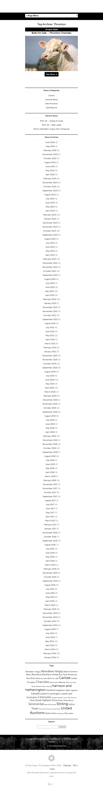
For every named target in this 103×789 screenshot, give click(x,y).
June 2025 (50, 166)
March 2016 (50, 565)
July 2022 (50, 283)
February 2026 (50, 150)
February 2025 (50, 178)
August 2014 (50, 629)
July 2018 (50, 460)
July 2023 (50, 243)
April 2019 (50, 432)
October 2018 (49, 448)
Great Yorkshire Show (38, 686)
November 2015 (50, 573)
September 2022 (50, 275)
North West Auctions (70, 697)
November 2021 (50, 311)
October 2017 (50, 492)
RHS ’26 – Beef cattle (51, 125)
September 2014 (50, 625)
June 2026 (50, 142)
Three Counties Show (53, 709)
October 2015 (50, 577)
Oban (32, 700)
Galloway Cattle (71, 682)
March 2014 (50, 649)
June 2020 (50, 380)
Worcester (68, 713)
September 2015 (50, 581)
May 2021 (49, 335)
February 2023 (49, 259)
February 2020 (50, 396)
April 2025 (50, 174)
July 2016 (50, 549)
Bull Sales (44, 678)
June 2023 (50, 247)
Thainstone (42, 709)
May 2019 (50, 428)
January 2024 (50, 219)
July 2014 (50, 633)
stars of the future (50, 704)
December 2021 (50, 307)
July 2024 (50, 198)
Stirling (62, 704)
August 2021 (50, 323)
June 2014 (50, 637)
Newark (60, 697)
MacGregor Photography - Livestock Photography (51, 758)
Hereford (50, 690)
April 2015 (50, 601)
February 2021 (50, 347)
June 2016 (50, 553)
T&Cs (75, 765)
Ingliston (74, 690)
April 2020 (49, 388)
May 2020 (50, 384)
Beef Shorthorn (71, 671)
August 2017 (50, 500)
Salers (60, 700)
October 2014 (50, 621)
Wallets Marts (51, 713)
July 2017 (50, 504)
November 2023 (50, 227)
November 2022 (50, 267)
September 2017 (50, 496)
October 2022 (49, 271)
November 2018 (50, 444)
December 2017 (50, 484)
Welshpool (60, 713)
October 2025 (50, 158)
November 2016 (50, 532)
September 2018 (50, 452)
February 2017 (50, 524)
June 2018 (50, 464)
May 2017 (50, 512)
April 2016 (50, 561)
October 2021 (49, 315)
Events (52, 95)
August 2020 (50, 371)
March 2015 (50, 605)
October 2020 (49, 363)
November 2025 (50, 154)
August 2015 (50, 585)
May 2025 (50, 170)
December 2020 (50, 355)
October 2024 (49, 186)
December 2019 (50, 400)
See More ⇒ (51, 74)
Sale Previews (51, 103)
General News (51, 99)
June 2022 (50, 287)
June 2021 (50, 331)
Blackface (36, 674)
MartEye (54, 697)
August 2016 (50, 545)
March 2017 (50, 520)
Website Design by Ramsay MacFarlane (51, 783)
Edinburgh (54, 682)
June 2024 (50, 202)
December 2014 (50, 613)
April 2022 (50, 295)
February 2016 (50, 569)
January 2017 (50, 528)
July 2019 (50, 420)
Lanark (35, 693)
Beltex (28, 674)
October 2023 (49, 231)
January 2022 (50, 303)
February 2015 (50, 609)
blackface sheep (50, 674)
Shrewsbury (68, 700)
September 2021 (50, 319)
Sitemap (67, 765)
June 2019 (50, 424)
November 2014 (50, 617)
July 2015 (50, 589)
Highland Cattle (63, 690)
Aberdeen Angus (52, 671)
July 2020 (50, 376)
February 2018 (49, 480)
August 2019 (50, 416)
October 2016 (50, 536)
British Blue (35, 678)
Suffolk (71, 704)
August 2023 (50, 239)
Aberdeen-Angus (33, 671)
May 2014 (49, 641)
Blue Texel (63, 674)
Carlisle (64, 678)
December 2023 (50, 223)
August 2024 (50, 194)
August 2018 (50, 456)
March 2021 (50, 343)
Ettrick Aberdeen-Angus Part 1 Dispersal (51, 129)
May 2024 (50, 206)
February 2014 (49, 653)
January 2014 (50, 657)
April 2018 (50, 472)
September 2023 (50, 235)
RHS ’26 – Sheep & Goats (51, 121)
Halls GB (49, 686)
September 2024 (50, 190)
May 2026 (50, 146)
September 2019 (50, 412)
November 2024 (50, 182)
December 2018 (50, 440)
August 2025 (50, 162)
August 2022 (50, 279)
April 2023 (50, 255)
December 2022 (50, 263)
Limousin (44, 697)
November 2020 (50, 359)
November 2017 (50, 488)
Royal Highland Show (46, 700)
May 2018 (50, 468)
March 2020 (50, 392)
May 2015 (50, 597)
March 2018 (50, 476)
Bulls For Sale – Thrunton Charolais (51, 32)
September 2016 (50, 540)
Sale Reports (51, 107)
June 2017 (50, 508)
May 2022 (49, 291)
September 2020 (50, 367)
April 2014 (50, 645)
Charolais (42, 682)
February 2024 (49, 215)
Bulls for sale (52, 678)
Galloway (61, 682)
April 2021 (50, 339)
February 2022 (49, 299)
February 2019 (49, 436)
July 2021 (50, 327)
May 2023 (50, 251)
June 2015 (50, 593)
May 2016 (50, 557)
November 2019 (50, 404)
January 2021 (50, 351)
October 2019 (49, 408)
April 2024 (50, 211)
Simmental (36, 704)
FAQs (52, 769)
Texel (34, 708)
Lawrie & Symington (50, 693)
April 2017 (50, 516)
